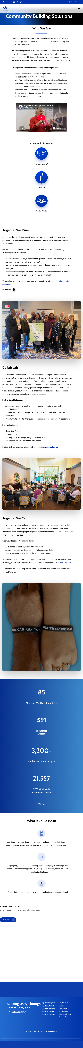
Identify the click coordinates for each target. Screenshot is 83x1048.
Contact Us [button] (63, 1009)
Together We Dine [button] (48, 1009)
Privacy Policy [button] (64, 1017)
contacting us (52, 447)
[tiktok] (21, 2)
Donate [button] (61, 1006)
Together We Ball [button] (48, 1006)
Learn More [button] (6, 290)
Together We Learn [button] (48, 1011)
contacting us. (65, 563)
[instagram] (17, 2)
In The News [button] (63, 1011)
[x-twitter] (4, 2)
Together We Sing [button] (48, 1014)
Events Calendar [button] (65, 1014)
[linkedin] (10, 2)
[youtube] (14, 2)
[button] (79, 8)
